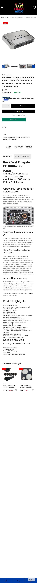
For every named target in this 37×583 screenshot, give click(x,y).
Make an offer (14, 120)
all (11, 137)
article (29, 293)
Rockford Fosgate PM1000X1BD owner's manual (16, 344)
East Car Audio (7, 384)
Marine (5, 139)
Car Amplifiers (24, 137)
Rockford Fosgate (7, 75)
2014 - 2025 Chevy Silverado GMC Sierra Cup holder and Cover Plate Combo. (26, 388)
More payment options (18, 115)
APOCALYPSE (23, 384)
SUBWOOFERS (12, 139)
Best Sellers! (16, 137)
